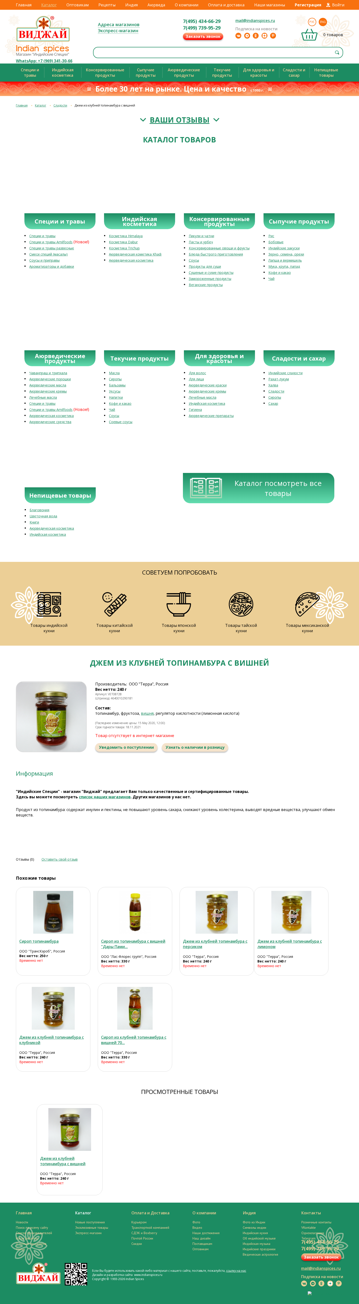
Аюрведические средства (50, 421)
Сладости (60, 105)
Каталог (49, 5)
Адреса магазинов (118, 24)
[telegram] (247, 36)
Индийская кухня (255, 1233)
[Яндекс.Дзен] (264, 36)
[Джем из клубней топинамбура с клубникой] (53, 1008)
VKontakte (308, 1227)
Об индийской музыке (259, 1238)
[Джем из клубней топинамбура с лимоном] (291, 912)
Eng (323, 22)
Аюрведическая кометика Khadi (135, 254)
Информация (34, 773)
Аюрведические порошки (50, 379)
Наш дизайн (201, 1238)
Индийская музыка (256, 1243)
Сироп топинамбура (39, 941)
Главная (24, 5)
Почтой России (142, 1238)
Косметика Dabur (123, 242)
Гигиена (195, 409)
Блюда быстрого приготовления (216, 254)
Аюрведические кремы (48, 391)
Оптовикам (77, 5)
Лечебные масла (43, 397)
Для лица (196, 379)
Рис (271, 236)
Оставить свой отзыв (60, 859)
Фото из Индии (254, 1222)
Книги (34, 522)
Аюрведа (156, 5)
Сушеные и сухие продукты (211, 272)
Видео (197, 1227)
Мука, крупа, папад (284, 266)
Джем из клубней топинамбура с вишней (62, 1161)
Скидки (136, 1243)
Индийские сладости (285, 373)
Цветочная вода (43, 516)
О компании (186, 5)
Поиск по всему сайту (32, 1227)
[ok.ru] (256, 36)
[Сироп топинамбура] (53, 912)
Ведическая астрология (260, 1254)
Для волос (197, 373)
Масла (114, 373)
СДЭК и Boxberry (144, 1233)
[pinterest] (273, 36)
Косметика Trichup (124, 248)
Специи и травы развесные (51, 248)
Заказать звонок (203, 36)
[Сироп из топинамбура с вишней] (135, 912)
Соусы (194, 260)
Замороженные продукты (210, 278)
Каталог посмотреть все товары (278, 488)
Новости (22, 1222)
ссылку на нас (236, 1271)
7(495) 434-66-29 (202, 21)
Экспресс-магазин (118, 30)
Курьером (139, 1222)
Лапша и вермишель (285, 260)
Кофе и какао (279, 272)
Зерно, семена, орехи (286, 254)
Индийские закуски (284, 248)
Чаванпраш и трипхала (48, 373)
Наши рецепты (27, 1238)
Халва (273, 385)
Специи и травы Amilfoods (51, 242)
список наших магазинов (105, 797)
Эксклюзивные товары (91, 1227)
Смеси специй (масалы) (48, 254)
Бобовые (276, 242)
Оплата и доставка (226, 5)
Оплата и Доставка (150, 1213)
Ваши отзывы (180, 120)
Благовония (39, 510)
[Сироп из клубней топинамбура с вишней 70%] (135, 1008)
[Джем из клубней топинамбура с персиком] (217, 912)
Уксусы (114, 391)
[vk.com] (238, 36)
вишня (147, 713)
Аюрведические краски (208, 385)
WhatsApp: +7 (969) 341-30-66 (44, 61)
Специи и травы (42, 236)
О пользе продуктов (31, 1243)
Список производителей (34, 1233)
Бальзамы (117, 385)
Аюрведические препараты (211, 415)
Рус (312, 22)
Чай (271, 278)
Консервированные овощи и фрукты (219, 248)
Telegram (308, 1238)
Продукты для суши (205, 266)
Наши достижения (206, 1233)
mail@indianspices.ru (255, 20)
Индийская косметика (207, 403)
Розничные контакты (316, 1222)
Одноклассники (312, 1233)
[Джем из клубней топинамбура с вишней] (69, 1129)
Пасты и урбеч (201, 242)
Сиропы (115, 379)
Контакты (311, 1213)
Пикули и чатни (201, 236)
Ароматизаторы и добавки (51, 266)
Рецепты (107, 5)
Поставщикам (202, 1243)
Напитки (116, 397)
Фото (196, 1222)
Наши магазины (269, 5)
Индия (131, 5)
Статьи (20, 1249)
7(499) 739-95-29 (202, 27)
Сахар (273, 403)
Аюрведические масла (47, 385)
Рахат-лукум (278, 379)
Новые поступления (90, 1222)
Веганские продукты (206, 284)
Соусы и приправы (44, 260)
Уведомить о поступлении (126, 747)
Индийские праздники (259, 1249)
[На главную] (43, 41)
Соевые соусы (120, 421)
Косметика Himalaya (126, 236)
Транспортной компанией (150, 1227)
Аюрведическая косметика (131, 260)
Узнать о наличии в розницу (195, 747)
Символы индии (254, 1227)
